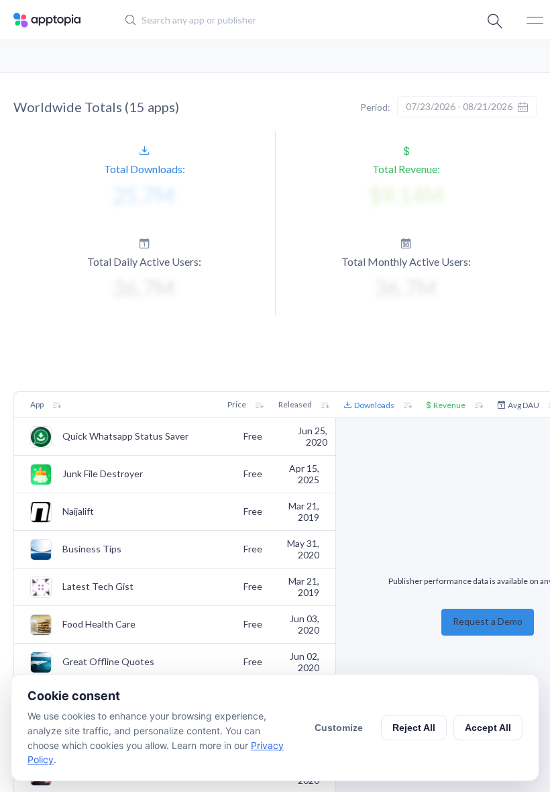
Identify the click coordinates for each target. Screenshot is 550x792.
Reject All (413, 727)
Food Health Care (98, 624)
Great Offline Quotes (108, 661)
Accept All (488, 727)
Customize (339, 727)
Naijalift (78, 511)
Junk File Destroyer (102, 473)
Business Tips (91, 549)
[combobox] (265, 20)
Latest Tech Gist (97, 586)
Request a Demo (487, 621)
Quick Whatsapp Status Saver (125, 436)
